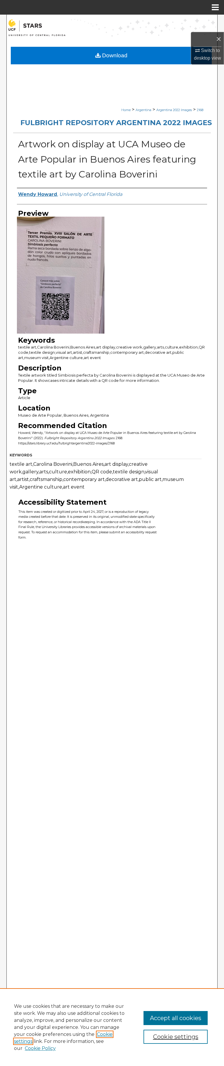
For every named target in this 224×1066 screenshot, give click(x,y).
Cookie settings (175, 1036)
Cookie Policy (40, 1048)
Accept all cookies (175, 1018)
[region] (112, 1027)
